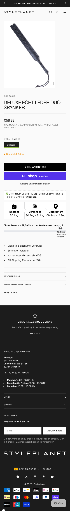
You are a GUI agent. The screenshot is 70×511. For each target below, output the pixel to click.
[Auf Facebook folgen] (17, 476)
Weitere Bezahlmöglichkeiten (35, 183)
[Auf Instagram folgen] (35, 476)
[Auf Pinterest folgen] (43, 476)
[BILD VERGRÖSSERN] (53, 83)
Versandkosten (25, 125)
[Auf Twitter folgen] (26, 476)
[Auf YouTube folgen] (52, 476)
